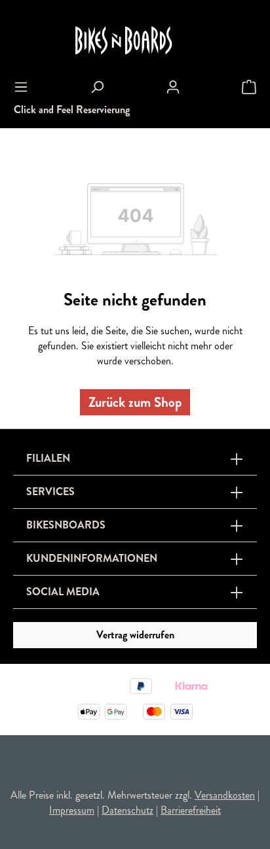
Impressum (71, 810)
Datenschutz (127, 810)
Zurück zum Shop (135, 402)
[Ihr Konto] (173, 87)
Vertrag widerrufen (135, 634)
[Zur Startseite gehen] (135, 41)
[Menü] (21, 87)
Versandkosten (225, 795)
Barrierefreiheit (191, 810)
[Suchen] (97, 87)
